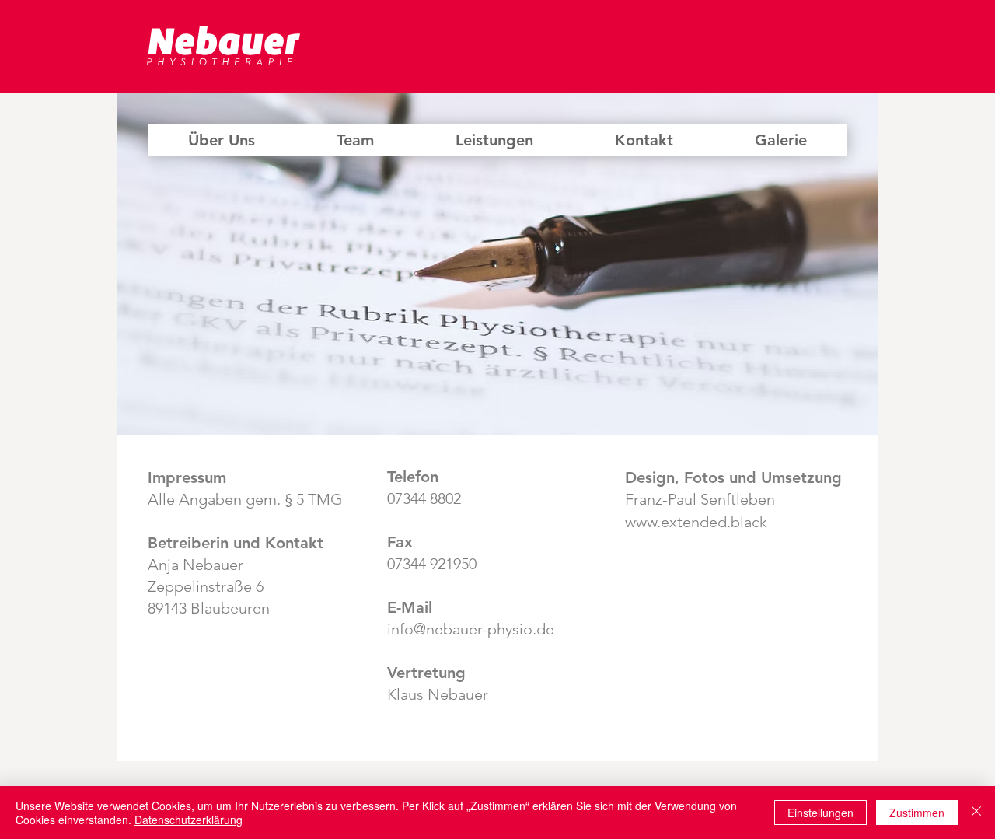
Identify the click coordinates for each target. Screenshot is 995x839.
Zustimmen (916, 812)
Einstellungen (820, 812)
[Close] (976, 813)
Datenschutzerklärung (188, 819)
